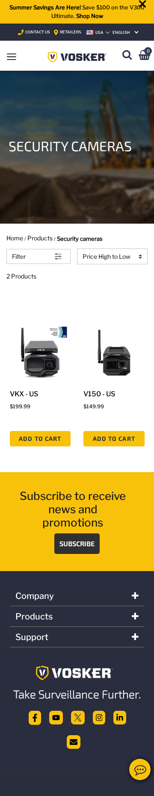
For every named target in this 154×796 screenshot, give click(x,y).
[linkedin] (119, 717)
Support (31, 637)
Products (40, 238)
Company (34, 596)
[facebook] (35, 717)
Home (14, 238)
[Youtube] (56, 717)
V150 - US (99, 394)
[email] (73, 741)
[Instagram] (99, 717)
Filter (19, 256)
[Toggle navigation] (11, 55)
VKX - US (24, 394)
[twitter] (78, 717)
